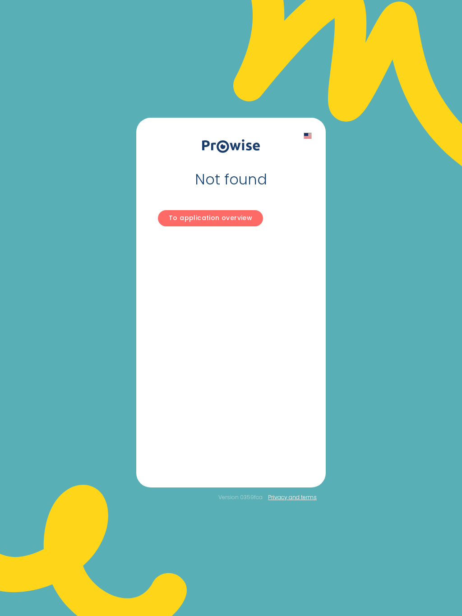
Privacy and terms (292, 497)
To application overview (210, 217)
